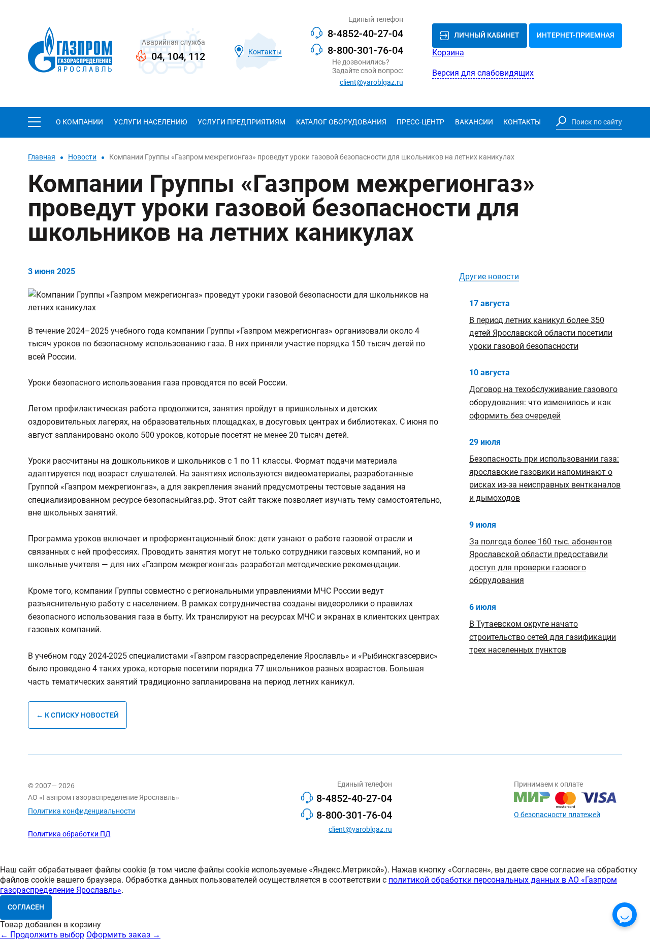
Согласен (26, 907)
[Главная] (70, 51)
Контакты (522, 122)
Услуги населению (150, 122)
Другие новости (489, 276)
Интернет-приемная (575, 35)
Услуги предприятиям (241, 122)
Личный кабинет (486, 35)
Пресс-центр (420, 122)
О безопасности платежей (557, 815)
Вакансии (474, 122)
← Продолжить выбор (42, 934)
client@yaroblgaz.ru (371, 82)
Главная (41, 157)
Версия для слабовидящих (483, 73)
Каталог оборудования (341, 122)
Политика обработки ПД (69, 834)
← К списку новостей (77, 715)
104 (175, 56)
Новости (82, 157)
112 (196, 56)
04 (156, 56)
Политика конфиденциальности (81, 811)
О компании (79, 122)
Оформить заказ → (123, 934)
